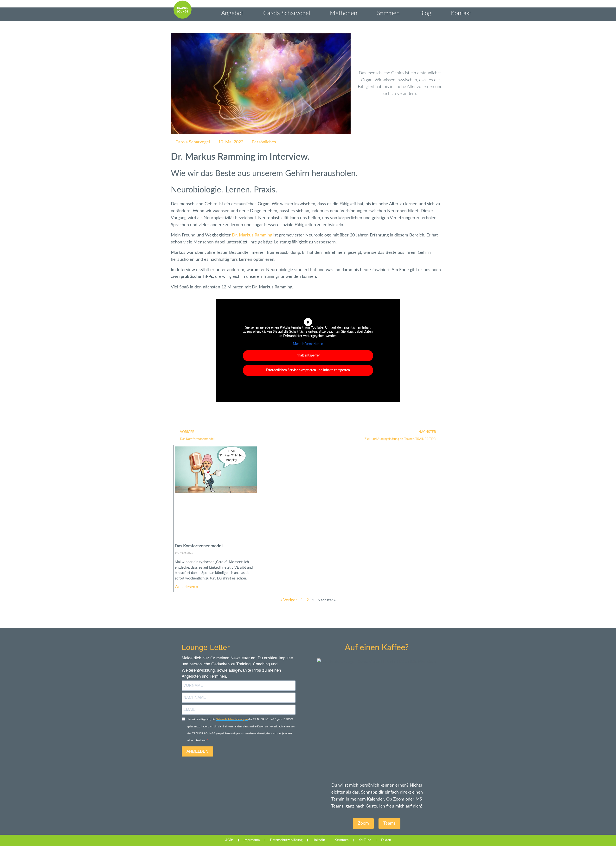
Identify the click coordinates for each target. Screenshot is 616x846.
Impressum (252, 840)
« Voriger (288, 600)
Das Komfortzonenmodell (199, 546)
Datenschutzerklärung (286, 840)
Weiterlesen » (186, 587)
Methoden (343, 13)
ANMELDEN (197, 751)
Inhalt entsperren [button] (308, 355)
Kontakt (461, 13)
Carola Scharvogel (286, 13)
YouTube (365, 840)
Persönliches (264, 142)
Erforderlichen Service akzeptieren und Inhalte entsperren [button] (308, 370)
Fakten (386, 840)
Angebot (232, 13)
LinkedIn (319, 840)
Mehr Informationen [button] (308, 344)
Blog (425, 13)
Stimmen (388, 13)
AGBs (229, 840)
